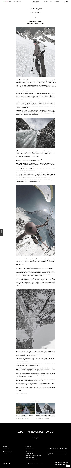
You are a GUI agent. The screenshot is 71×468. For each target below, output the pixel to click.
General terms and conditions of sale (33, 455)
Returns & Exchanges (30, 449)
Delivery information (30, 448)
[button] (62, 2)
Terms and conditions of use (31, 459)
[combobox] (68, 466)
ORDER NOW (28, 446)
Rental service (6, 448)
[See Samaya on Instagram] (4, 463)
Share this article (22, 393)
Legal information (29, 453)
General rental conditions (31, 457)
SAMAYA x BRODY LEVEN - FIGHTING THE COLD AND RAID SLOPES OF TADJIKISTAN (45, 416)
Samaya (31, 463)
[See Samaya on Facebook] (7, 463)
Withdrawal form (29, 451)
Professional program (7, 451)
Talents (4, 453)
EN (67, 465)
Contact (5, 446)
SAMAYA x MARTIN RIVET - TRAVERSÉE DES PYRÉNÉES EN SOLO (24, 416)
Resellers (5, 449)
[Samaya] (35, 2)
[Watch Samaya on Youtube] (9, 463)
